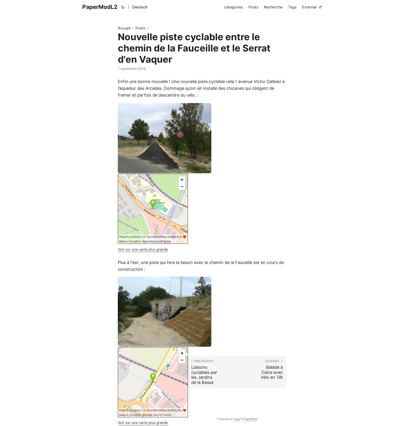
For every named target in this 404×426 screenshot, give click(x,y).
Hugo (236, 419)
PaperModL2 (99, 7)
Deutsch (140, 7)
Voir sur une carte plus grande (143, 249)
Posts (140, 28)
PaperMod (250, 419)
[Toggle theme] (122, 7)
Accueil (124, 28)
